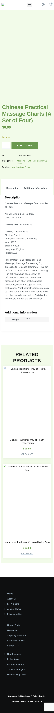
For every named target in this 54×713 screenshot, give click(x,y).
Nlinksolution (36, 701)
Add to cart (24, 145)
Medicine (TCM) (24, 161)
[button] (29, 5)
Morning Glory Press (20, 167)
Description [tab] (12, 188)
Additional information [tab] (35, 188)
